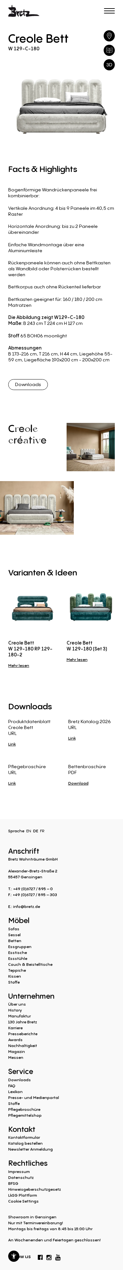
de (35, 831)
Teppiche (17, 970)
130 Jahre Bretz (22, 1022)
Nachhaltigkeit (22, 1045)
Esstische (17, 952)
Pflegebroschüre (24, 1109)
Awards (15, 1039)
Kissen (14, 976)
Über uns (17, 1004)
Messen (15, 1057)
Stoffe (14, 982)
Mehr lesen (18, 665)
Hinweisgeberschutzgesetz (34, 1189)
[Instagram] (48, 1256)
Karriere (15, 1028)
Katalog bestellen (25, 1143)
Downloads (28, 384)
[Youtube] (58, 1255)
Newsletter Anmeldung (30, 1149)
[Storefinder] (109, 35)
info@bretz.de (26, 906)
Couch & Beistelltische (30, 964)
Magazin (16, 1051)
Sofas (13, 929)
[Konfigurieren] (109, 64)
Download (78, 783)
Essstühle (17, 958)
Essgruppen (19, 946)
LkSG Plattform (22, 1195)
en (28, 831)
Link (12, 744)
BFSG (13, 1183)
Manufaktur (19, 1016)
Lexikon (15, 1091)
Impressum (19, 1171)
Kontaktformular (24, 1137)
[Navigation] (109, 10)
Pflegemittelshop (25, 1115)
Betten (14, 940)
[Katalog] (109, 50)
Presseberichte (22, 1034)
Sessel (14, 935)
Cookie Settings (23, 1201)
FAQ (11, 1085)
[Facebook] (40, 1256)
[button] (13, 1256)
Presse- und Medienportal (33, 1097)
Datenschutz (21, 1177)
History (15, 1010)
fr (42, 831)
